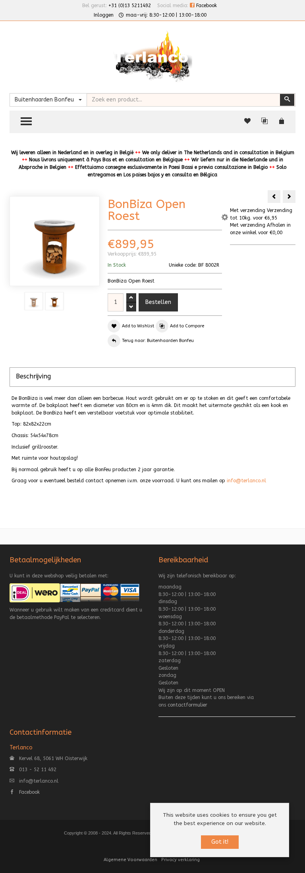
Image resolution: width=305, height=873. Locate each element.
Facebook (206, 5)
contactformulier (187, 705)
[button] (225, 218)
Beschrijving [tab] (33, 376)
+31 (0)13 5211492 (129, 5)
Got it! (219, 842)
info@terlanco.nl (246, 480)
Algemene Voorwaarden (130, 859)
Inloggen (104, 15)
